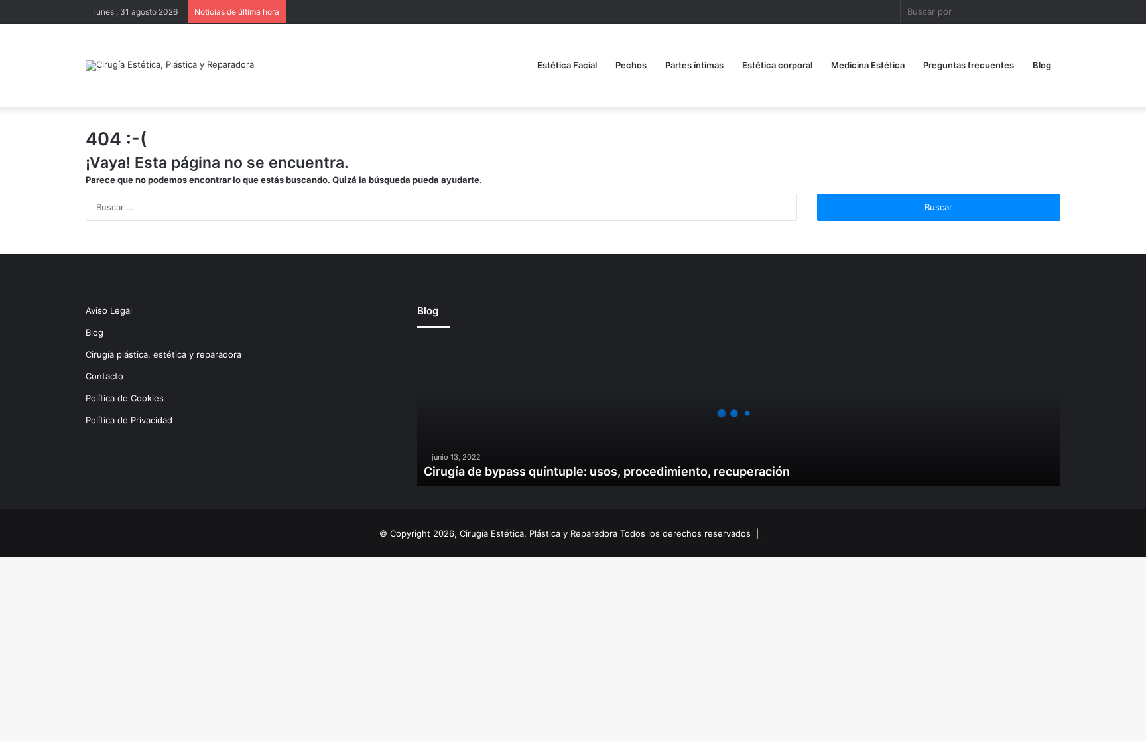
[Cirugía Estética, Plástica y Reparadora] (170, 65)
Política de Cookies (125, 398)
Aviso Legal (109, 310)
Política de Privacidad (129, 420)
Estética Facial (567, 65)
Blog (1042, 65)
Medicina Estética (868, 65)
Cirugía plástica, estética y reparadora (163, 354)
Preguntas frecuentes (968, 65)
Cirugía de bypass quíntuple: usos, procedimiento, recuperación (607, 471)
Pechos (631, 65)
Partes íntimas (694, 65)
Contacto (104, 376)
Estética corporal (777, 65)
